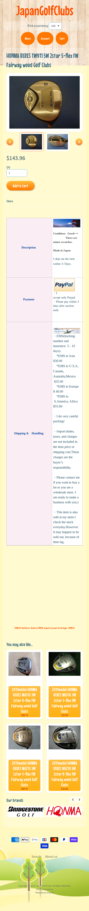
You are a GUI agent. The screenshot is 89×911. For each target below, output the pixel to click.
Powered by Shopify (44, 892)
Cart (62, 38)
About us (51, 856)
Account (45, 38)
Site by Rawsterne (44, 889)
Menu (28, 38)
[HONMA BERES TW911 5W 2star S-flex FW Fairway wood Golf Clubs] (32, 141)
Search (36, 856)
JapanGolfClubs (44, 10)
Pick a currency (37, 26)
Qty (8, 167)
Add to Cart (20, 185)
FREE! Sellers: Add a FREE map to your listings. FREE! (44, 627)
